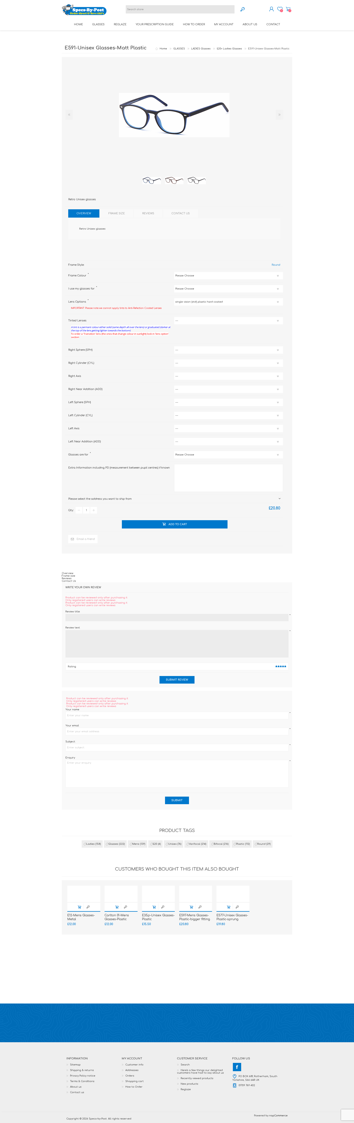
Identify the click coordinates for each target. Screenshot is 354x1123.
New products (189, 1084)
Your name (72, 709)
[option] (151, 180)
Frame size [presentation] (116, 213)
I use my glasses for (81, 288)
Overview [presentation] (84, 213)
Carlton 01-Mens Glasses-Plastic (117, 917)
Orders (129, 1076)
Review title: (72, 611)
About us (75, 1087)
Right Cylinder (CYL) (81, 363)
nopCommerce (278, 1115)
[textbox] (180, 9)
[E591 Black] (196, 180)
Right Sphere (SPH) (80, 350)
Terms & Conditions (82, 1081)
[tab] (83, 213)
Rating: (72, 666)
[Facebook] (237, 1067)
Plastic (240, 844)
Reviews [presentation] (148, 213)
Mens (135, 844)
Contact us (77, 1092)
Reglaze (186, 1089)
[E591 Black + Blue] (151, 180)
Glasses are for (78, 454)
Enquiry (70, 757)
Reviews (67, 578)
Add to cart (79, 907)
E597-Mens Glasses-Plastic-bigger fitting (194, 917)
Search (185, 1064)
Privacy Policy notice (82, 1076)
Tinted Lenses (77, 320)
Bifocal (218, 844)
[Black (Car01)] (121, 894)
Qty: (71, 510)
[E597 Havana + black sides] (195, 894)
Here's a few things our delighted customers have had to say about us (200, 1071)
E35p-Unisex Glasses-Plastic (158, 917)
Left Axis (73, 428)
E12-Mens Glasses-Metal (81, 917)
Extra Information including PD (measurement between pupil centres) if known (119, 467)
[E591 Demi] (174, 180)
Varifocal (194, 844)
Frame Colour (77, 275)
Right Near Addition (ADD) (85, 389)
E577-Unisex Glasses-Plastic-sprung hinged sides (232, 919)
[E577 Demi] (232, 894)
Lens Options (77, 301)
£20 (155, 844)
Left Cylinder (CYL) (80, 415)
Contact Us (69, 581)
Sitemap (75, 1064)
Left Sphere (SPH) (79, 402)
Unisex (172, 844)
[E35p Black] (158, 894)
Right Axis (74, 376)
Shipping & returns (82, 1070)
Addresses (131, 1070)
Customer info (134, 1064)
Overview (67, 573)
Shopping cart (288, 9)
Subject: (70, 741)
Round (276, 265)
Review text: (72, 627)
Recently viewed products (197, 1078)
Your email (72, 725)
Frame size (68, 576)
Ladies (90, 844)
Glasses (113, 844)
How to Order (134, 1087)
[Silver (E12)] (83, 894)
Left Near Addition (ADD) (84, 441)
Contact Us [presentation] (180, 213)
